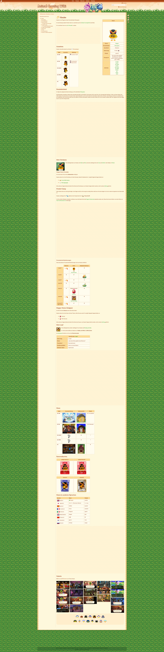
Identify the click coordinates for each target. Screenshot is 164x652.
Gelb (82, 162)
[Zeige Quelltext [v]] (128, 15)
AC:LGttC (117, 67)
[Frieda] (90, 616)
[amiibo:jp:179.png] (64, 467)
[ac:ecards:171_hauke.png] (81, 485)
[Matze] (103, 616)
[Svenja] (105, 621)
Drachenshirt (74, 61)
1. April (76, 336)
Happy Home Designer (46, 27)
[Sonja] (92, 621)
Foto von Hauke (74, 301)
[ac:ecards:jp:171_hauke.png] (65, 485)
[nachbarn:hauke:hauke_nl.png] (65, 63)
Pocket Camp (44, 24)
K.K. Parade (69, 25)
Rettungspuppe (64, 182)
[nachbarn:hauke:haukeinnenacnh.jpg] (69, 417)
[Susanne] (101, 621)
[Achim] (77, 616)
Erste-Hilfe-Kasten (65, 180)
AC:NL (117, 65)
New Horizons (44, 22)
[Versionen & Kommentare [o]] (128, 18)
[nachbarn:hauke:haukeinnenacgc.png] (69, 448)
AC (117, 71)
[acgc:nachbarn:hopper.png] (66, 83)
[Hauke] (94, 616)
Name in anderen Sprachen (47, 32)
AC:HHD (117, 64)
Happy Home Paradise (47, 23)
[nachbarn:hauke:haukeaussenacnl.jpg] (81, 428)
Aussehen (44, 19)
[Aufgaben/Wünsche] (84, 284)
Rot (85, 162)
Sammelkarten (45, 31)
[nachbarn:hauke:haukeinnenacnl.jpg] (69, 428)
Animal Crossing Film (85, 22)
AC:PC (117, 63)
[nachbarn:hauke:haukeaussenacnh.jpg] (81, 417)
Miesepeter (117, 45)
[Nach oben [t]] (128, 22)
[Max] (75, 621)
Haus (43, 29)
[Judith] (99, 616)
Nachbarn (48, 14)
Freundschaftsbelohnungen (48, 26)
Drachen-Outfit (74, 54)
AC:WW (117, 68)
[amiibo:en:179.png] (81, 467)
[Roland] (88, 621)
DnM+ (117, 72)
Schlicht (103, 162)
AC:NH (117, 61)
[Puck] (84, 621)
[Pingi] (79, 621)
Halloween (60, 333)
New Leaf (44, 28)
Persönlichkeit (44, 21)
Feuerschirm (74, 62)
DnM (117, 73)
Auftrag (106, 186)
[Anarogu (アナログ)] (82, 616)
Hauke (52, 14)
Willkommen (42, 14)
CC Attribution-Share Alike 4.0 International (100, 648)
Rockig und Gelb (87, 327)
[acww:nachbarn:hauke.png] (65, 76)
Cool (99, 162)
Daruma (74, 294)
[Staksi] (97, 621)
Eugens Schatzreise (90, 199)
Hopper (71, 500)
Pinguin (117, 43)
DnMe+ (117, 69)
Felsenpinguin (76, 49)
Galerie (65, 578)
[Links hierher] (128, 20)
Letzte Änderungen (123, 6)
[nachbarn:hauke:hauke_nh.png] (65, 56)
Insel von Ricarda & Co (61, 200)
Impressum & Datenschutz (84, 649)
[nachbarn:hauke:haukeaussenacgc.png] (81, 448)
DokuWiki (77, 649)
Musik (113, 162)
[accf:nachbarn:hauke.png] (65, 70)
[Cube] (86, 616)
